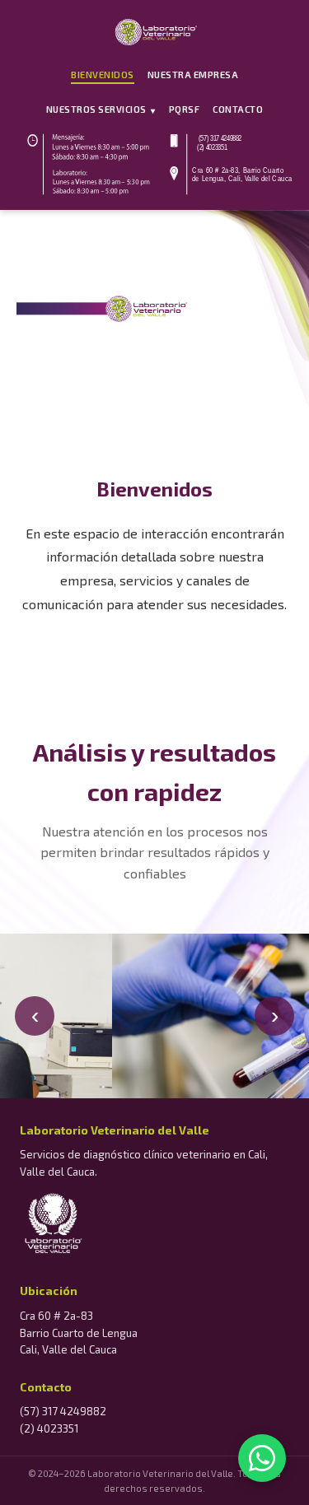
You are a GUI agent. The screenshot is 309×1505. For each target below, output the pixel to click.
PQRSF (184, 109)
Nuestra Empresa (193, 74)
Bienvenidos (102, 74)
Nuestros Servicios (101, 109)
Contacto (238, 109)
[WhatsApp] (262, 1458)
